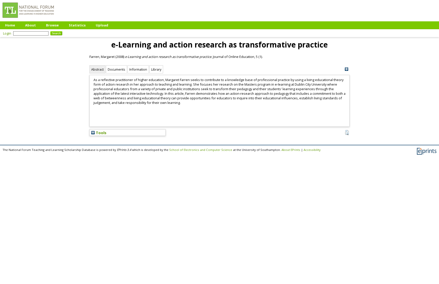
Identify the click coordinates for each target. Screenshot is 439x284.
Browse (52, 25)
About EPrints (290, 150)
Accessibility (312, 150)
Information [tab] (138, 69)
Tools (100, 132)
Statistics (77, 25)
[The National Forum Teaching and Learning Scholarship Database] (28, 19)
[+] (346, 69)
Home (10, 25)
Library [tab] (156, 69)
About (30, 25)
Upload (102, 25)
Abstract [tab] (97, 69)
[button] (347, 132)
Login (7, 33)
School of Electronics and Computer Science (200, 150)
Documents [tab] (116, 69)
